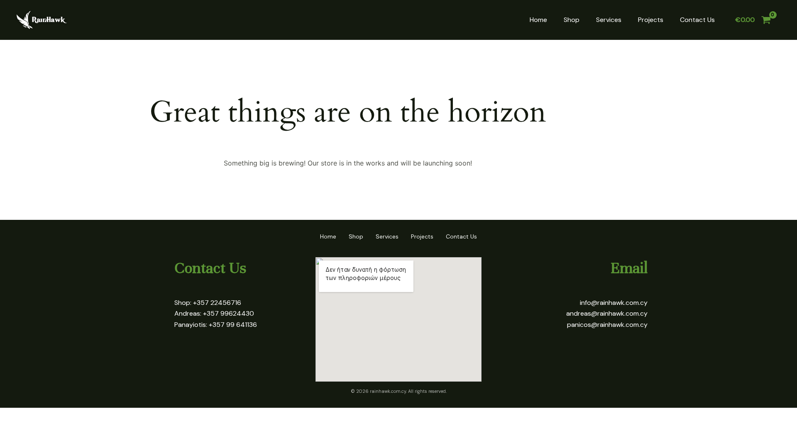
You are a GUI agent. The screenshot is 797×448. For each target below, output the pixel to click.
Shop (571, 19)
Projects (650, 19)
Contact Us (697, 19)
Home (538, 19)
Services (608, 19)
